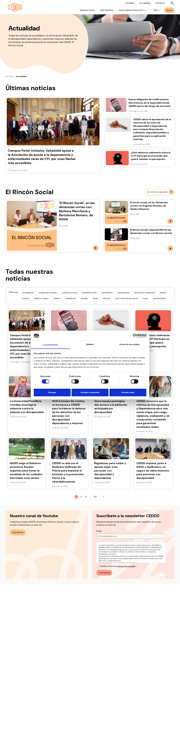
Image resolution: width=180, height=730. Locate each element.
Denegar (52, 392)
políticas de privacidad (126, 566)
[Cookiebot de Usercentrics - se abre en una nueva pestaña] (134, 336)
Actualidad (145, 3)
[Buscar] (172, 3)
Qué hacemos (107, 10)
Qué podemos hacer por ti (132, 10)
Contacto (160, 3)
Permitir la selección (90, 392)
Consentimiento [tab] (50, 345)
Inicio (11, 76)
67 (95, 496)
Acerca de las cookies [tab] (129, 344)
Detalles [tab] (90, 344)
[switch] (75, 381)
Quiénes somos (87, 10)
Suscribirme (17, 532)
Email (99, 531)
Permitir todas (127, 392)
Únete (169, 10)
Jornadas (129, 3)
